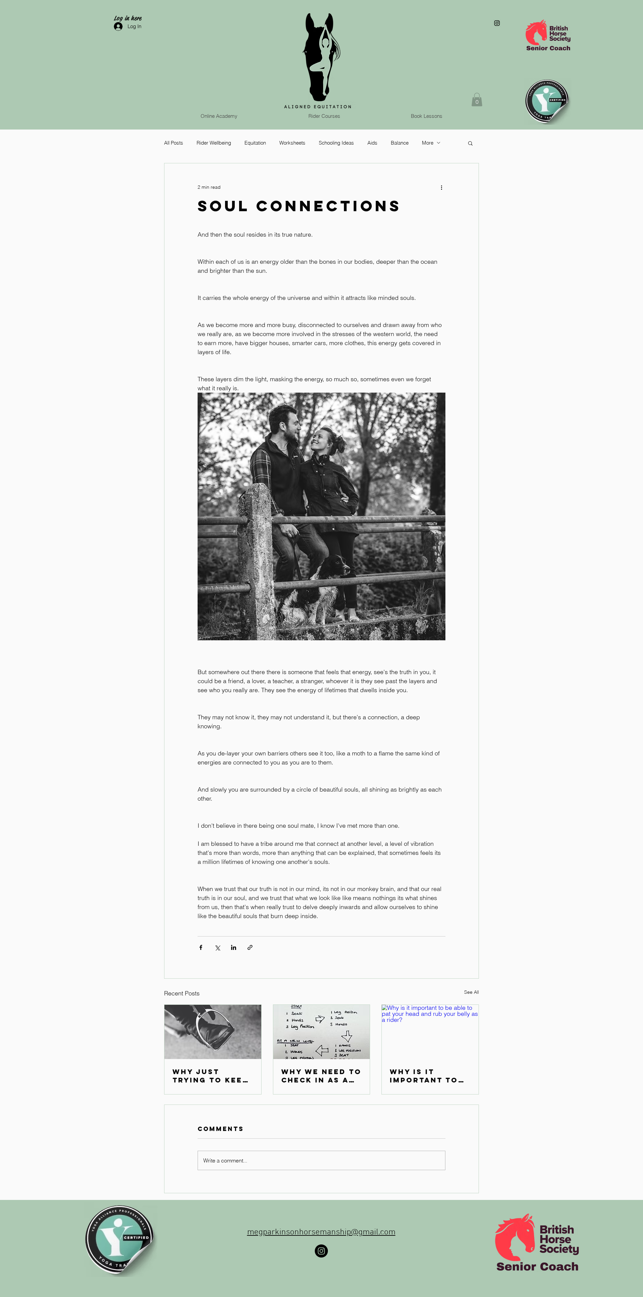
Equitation (255, 143)
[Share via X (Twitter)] (217, 947)
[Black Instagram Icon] (497, 23)
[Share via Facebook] (201, 947)
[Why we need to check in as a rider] (321, 1032)
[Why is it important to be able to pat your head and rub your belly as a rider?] (430, 1032)
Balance (400, 143)
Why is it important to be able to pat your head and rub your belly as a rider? (428, 1075)
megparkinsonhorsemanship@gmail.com (321, 1232)
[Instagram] (321, 1251)
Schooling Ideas (336, 143)
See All (471, 992)
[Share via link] (250, 947)
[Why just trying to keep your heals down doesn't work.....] (212, 1032)
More (427, 143)
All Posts (173, 143)
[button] (477, 99)
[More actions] (441, 187)
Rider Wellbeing (214, 143)
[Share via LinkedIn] (233, 947)
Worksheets (292, 143)
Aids (372, 143)
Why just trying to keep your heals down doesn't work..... (210, 1075)
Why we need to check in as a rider (321, 1075)
